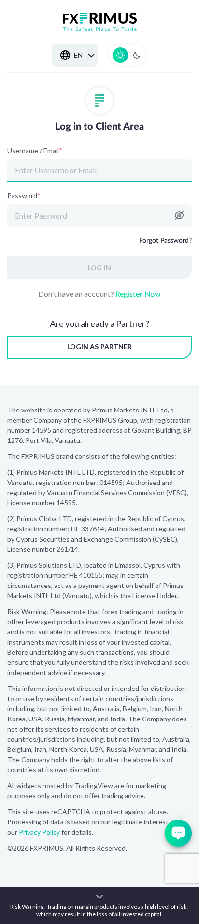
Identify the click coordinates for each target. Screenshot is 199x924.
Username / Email (34, 151)
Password (24, 196)
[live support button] (178, 833)
